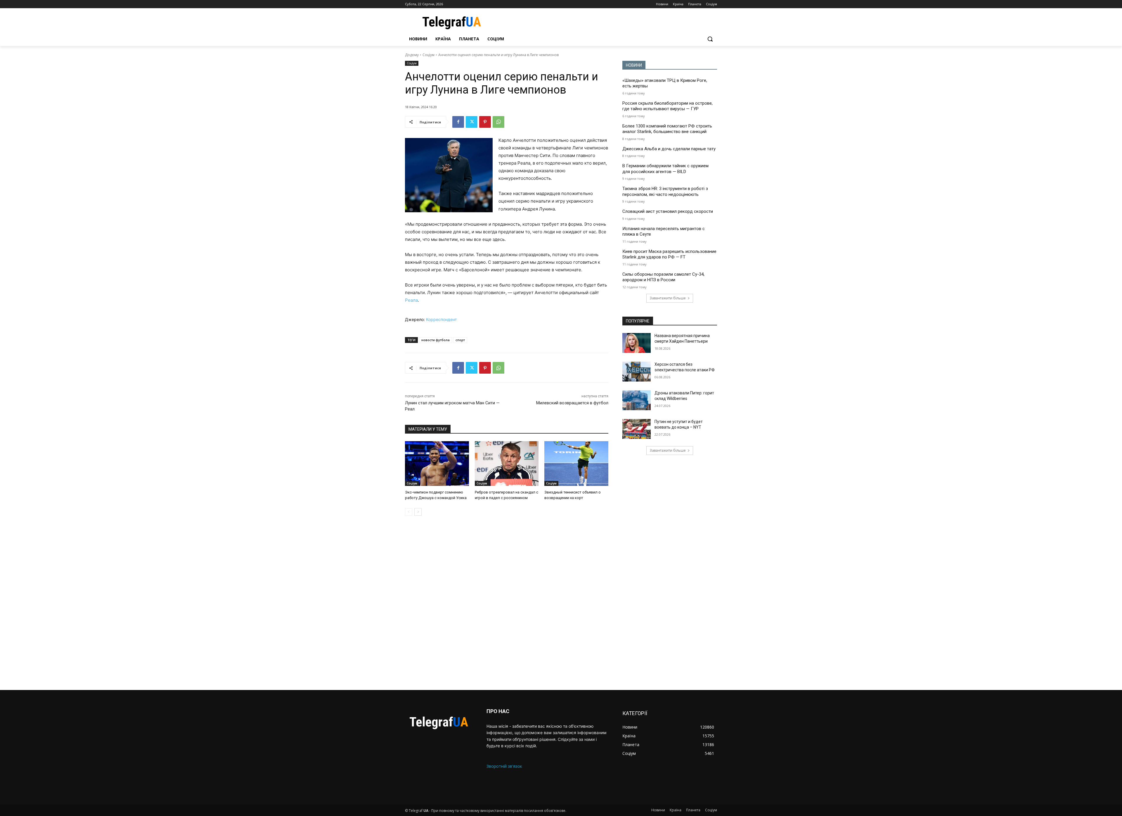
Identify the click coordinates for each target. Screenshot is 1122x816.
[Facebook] (458, 122)
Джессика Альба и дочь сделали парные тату (669, 148)
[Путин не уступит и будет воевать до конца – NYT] (636, 429)
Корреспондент (441, 319)
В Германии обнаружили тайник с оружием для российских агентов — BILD (665, 168)
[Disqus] (506, 603)
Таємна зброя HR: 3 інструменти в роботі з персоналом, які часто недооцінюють (665, 191)
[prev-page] (408, 512)
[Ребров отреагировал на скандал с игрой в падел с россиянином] (507, 463)
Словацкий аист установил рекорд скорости (667, 211)
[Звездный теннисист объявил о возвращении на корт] (576, 463)
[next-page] (418, 512)
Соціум (428, 54)
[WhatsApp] (498, 122)
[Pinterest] (485, 122)
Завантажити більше (668, 298)
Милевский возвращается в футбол (572, 403)
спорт (460, 340)
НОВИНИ (634, 65)
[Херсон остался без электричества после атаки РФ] (636, 372)
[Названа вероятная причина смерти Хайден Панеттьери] (636, 343)
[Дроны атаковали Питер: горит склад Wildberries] (636, 400)
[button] (710, 39)
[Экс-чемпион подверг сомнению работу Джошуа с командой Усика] (437, 463)
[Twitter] (471, 122)
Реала (411, 300)
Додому (412, 54)
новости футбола (435, 340)
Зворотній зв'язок (504, 766)
